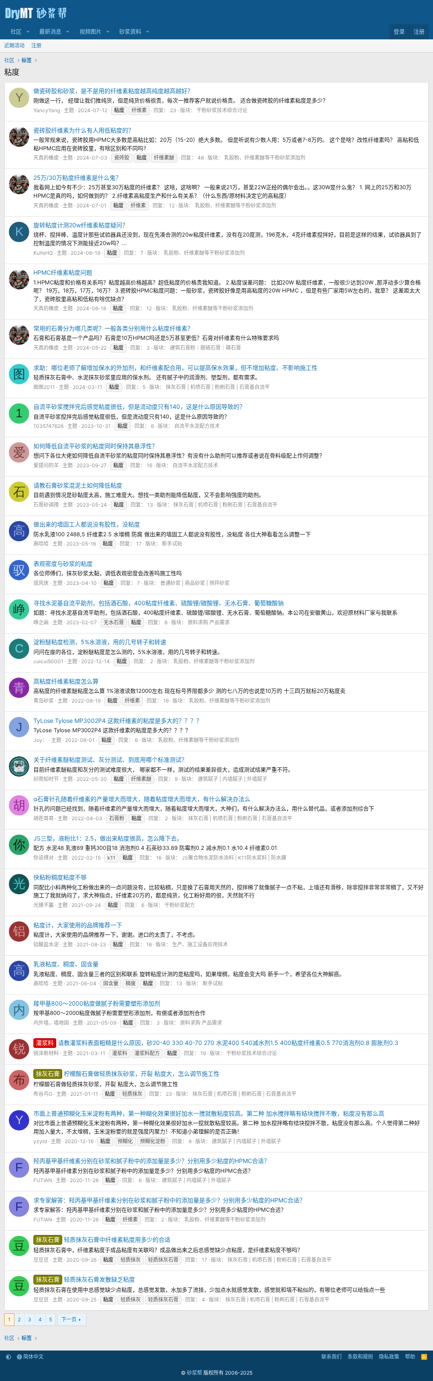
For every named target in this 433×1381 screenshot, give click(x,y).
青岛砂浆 (43, 700)
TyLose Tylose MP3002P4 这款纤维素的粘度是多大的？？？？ (117, 720)
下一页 (69, 1319)
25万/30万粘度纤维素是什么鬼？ (77, 177)
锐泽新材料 (46, 1053)
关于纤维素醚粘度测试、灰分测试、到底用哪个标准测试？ (110, 759)
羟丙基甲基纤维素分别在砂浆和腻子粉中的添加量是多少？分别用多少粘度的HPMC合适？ (151, 1160)
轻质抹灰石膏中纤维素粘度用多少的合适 (103, 1239)
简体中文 (33, 1356)
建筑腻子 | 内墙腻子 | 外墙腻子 (232, 779)
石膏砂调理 (46, 505)
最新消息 (50, 31)
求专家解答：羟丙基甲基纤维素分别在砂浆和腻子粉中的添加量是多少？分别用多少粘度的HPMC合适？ (169, 1200)
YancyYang (46, 110)
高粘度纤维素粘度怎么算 (66, 681)
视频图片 (90, 31)
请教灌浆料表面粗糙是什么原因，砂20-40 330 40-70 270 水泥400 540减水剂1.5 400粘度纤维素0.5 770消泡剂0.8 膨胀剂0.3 (217, 1042)
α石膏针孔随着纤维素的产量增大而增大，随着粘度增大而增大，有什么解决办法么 (141, 798)
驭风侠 (41, 583)
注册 (36, 45)
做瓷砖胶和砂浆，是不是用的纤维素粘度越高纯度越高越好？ (113, 90)
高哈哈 (41, 543)
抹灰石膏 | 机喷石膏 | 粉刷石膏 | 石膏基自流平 (218, 387)
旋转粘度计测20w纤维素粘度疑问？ (80, 225)
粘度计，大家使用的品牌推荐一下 (77, 925)
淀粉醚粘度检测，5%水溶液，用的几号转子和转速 (99, 641)
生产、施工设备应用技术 (200, 944)
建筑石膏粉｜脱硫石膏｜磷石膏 (205, 348)
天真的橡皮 (46, 157)
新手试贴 (172, 543)
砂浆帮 (194, 1373)
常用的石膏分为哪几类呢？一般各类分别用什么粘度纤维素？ (113, 328)
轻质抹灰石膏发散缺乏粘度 (85, 1279)
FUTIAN (42, 1180)
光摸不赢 (43, 905)
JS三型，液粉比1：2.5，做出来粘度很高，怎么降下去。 (108, 838)
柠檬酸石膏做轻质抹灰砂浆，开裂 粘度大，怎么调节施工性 (127, 1073)
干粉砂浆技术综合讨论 (222, 110)
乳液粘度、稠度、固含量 (66, 964)
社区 (16, 31)
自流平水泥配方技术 (197, 426)
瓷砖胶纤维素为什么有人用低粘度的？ (83, 130)
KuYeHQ (43, 253)
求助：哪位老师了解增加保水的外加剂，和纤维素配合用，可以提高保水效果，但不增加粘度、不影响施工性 (175, 367)
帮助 (410, 1356)
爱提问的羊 (46, 465)
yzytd (40, 1141)
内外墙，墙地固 (51, 1023)
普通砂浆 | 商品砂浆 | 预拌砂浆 (195, 583)
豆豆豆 (41, 1260)
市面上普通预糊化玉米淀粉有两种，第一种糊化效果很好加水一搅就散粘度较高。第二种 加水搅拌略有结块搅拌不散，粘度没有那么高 (208, 1113)
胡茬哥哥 (43, 818)
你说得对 (43, 858)
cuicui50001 (48, 661)
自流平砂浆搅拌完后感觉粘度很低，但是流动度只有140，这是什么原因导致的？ (139, 406)
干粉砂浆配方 (179, 905)
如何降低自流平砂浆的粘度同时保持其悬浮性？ (95, 445)
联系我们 (331, 1356)
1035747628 (48, 426)
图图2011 (44, 387)
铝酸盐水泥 (46, 944)
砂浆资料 (130, 31)
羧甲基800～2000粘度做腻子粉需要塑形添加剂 (96, 1003)
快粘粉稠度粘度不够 (60, 877)
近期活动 (14, 45)
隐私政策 (389, 1356)
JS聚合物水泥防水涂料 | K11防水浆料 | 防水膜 (234, 858)
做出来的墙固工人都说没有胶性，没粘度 (86, 524)
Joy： (40, 740)
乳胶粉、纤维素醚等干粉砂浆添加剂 (264, 157)
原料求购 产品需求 (209, 622)
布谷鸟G (42, 1094)
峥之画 (41, 622)
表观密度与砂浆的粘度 (63, 563)
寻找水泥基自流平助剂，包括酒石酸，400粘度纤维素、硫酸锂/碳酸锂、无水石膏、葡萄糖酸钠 (158, 602)
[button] (27, 31)
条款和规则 (360, 1356)
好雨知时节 (46, 779)
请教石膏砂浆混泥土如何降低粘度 (77, 485)
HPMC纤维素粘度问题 (62, 272)
